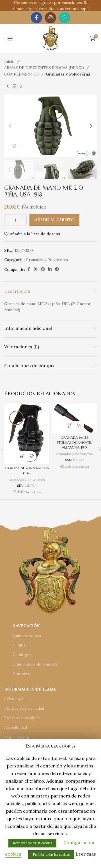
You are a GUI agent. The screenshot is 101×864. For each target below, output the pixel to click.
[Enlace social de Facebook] (36, 17)
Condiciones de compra (35, 664)
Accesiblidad (15, 727)
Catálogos (22, 654)
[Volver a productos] (14, 86)
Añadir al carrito (54, 220)
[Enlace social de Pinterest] (43, 269)
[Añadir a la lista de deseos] (31, 456)
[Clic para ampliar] (14, 146)
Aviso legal (14, 698)
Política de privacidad (24, 708)
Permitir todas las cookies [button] (51, 854)
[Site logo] (51, 37)
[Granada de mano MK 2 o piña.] (26, 433)
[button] (9, 126)
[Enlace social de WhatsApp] (64, 17)
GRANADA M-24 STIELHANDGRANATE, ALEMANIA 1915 (74, 442)
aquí (85, 8)
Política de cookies (22, 717)
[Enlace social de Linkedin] (50, 269)
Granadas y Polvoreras (68, 74)
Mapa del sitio (17, 737)
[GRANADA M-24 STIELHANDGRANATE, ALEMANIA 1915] (74, 418)
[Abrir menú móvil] (10, 38)
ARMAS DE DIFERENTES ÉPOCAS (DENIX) (44, 67)
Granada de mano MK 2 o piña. (27, 471)
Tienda (19, 645)
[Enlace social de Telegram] (57, 269)
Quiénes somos (27, 635)
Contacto (21, 673)
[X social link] (35, 269)
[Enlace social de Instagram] (50, 17)
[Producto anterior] (7, 86)
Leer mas (85, 854)
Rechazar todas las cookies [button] (32, 843)
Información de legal (30, 689)
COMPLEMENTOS (21, 74)
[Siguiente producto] (21, 86)
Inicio (9, 61)
